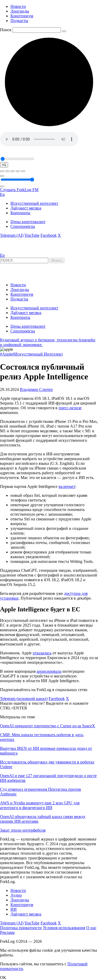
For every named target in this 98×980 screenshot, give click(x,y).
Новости (18, 6)
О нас (91, 927)
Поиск (5, 30)
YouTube (31, 235)
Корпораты (20, 213)
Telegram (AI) (12, 235)
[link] (14, 250)
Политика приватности (21, 927)
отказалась (42, 653)
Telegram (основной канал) (24, 698)
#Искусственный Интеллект (37, 354)
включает (67, 486)
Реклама (7, 932)
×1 (4, 165)
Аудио (16, 895)
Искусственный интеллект (34, 203)
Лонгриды (19, 11)
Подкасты (19, 20)
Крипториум (21, 16)
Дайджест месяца (25, 208)
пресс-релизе (70, 408)
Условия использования (64, 927)
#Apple (6, 354)
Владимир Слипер (36, 389)
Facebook (49, 235)
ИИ (13, 909)
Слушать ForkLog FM (19, 189)
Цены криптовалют (27, 221)
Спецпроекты (22, 226)
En (2, 194)
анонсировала (49, 671)
